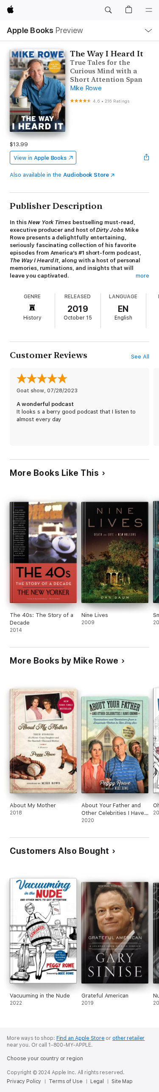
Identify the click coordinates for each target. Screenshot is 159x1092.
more (142, 275)
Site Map (122, 1081)
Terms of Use (66, 1081)
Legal (97, 1081)
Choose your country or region (45, 1058)
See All (140, 356)
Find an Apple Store (80, 1038)
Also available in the (59, 175)
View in (40, 158)
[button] (108, 10)
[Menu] (149, 10)
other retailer (128, 1038)
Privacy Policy (24, 1081)
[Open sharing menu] (146, 157)
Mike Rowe (86, 88)
